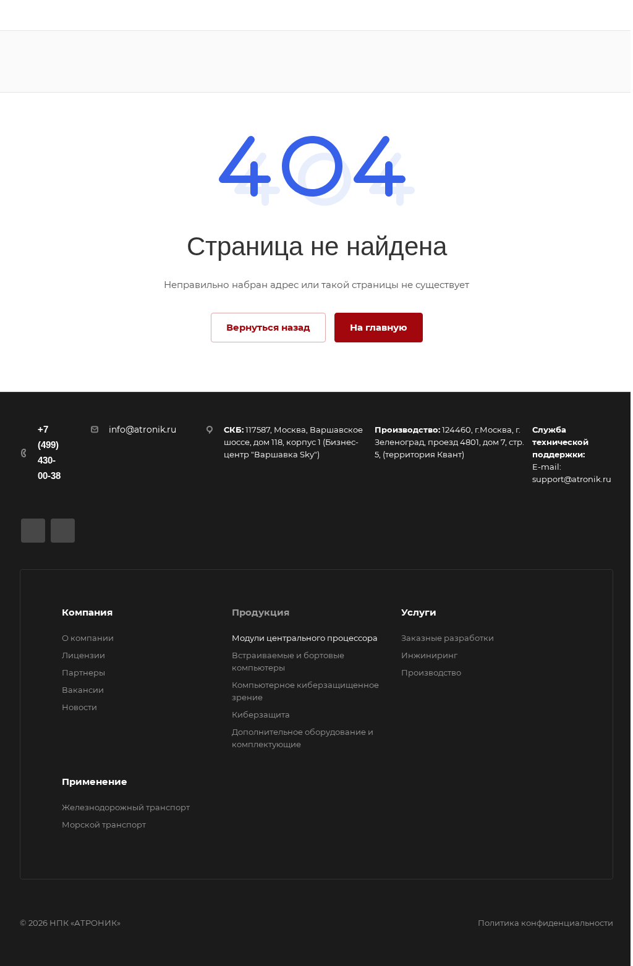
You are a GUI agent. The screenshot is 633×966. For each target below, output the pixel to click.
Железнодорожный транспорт (126, 807)
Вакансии (83, 690)
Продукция (260, 612)
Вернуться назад (268, 327)
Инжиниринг (429, 655)
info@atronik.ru (142, 429)
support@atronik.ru (571, 479)
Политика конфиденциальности (545, 923)
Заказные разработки (447, 638)
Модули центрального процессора (305, 638)
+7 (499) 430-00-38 (49, 452)
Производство (431, 672)
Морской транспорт (104, 824)
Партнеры (83, 672)
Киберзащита (261, 714)
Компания (87, 612)
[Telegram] (63, 531)
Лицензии (83, 655)
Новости (79, 707)
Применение (94, 781)
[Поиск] (499, 61)
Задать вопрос (571, 61)
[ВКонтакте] (33, 531)
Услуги (418, 612)
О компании (88, 638)
